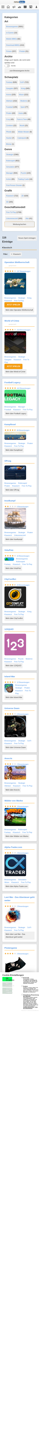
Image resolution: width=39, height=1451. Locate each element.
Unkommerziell (12, 218)
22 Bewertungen (23, 556)
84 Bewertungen (23, 430)
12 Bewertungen (23, 682)
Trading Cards (23, 179)
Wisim (21, 95)
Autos (21, 113)
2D (22, 196)
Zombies (9, 125)
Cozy (8, 119)
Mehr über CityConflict (14, 618)
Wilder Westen (23, 132)
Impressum (24, 1010)
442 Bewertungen (23, 388)
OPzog (7, 461)
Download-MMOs (13, 45)
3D (7, 202)
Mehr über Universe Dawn (16, 747)
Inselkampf (9, 501)
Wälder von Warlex (13, 801)
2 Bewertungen (22, 764)
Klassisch (10, 196)
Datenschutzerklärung (33, 1010)
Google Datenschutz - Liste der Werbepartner (30, 1007)
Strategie (9, 154)
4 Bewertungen (22, 853)
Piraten (9, 113)
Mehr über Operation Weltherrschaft (19, 310)
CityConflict (10, 579)
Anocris (8, 758)
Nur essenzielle (9, 984)
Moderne (23, 101)
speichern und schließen (9, 990)
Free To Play (11, 212)
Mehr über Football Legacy (16, 413)
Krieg (23, 88)
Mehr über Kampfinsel (14, 450)
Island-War (9, 676)
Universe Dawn (12, 708)
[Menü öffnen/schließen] (2, 6)
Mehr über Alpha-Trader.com (16, 886)
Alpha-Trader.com (13, 847)
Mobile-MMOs (11, 39)
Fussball (9, 107)
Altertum (9, 101)
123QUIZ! (9, 629)
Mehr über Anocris (13, 790)
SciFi (22, 82)
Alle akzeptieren (9, 979)
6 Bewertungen (22, 507)
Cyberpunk (22, 138)
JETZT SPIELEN (13, 305)
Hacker (9, 138)
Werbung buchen (19, 224)
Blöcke (8, 144)
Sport (23, 107)
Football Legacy (12, 382)
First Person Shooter (14, 185)
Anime (8, 95)
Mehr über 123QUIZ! (13, 665)
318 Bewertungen (23, 330)
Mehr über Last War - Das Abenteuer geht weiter (15, 935)
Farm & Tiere (22, 119)
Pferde (8, 132)
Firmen (9, 51)
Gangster (9, 88)
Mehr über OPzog (12, 490)
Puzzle (23, 173)
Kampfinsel (10, 424)
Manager (9, 173)
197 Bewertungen (23, 271)
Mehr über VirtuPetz (13, 568)
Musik (22, 125)
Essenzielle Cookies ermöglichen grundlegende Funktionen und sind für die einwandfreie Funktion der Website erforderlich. (30, 980)
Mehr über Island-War (14, 697)
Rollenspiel (10, 161)
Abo (27, 218)
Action (8, 179)
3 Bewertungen (22, 806)
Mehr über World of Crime (15, 372)
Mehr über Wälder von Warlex (17, 836)
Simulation (10, 167)
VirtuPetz (8, 550)
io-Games (10, 33)
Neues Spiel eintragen (27, 238)
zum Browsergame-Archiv (19, 71)
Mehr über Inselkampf (14, 539)
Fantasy (9, 82)
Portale (22, 51)
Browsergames (12, 26)
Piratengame (10, 948)
